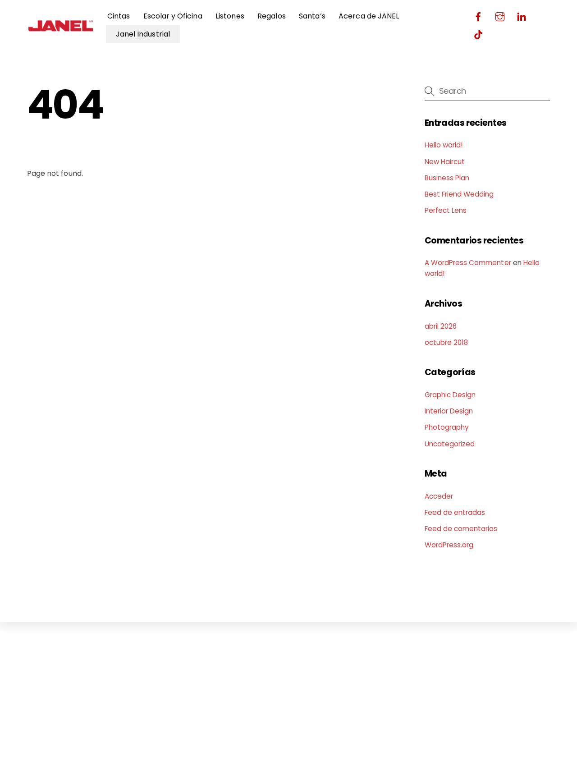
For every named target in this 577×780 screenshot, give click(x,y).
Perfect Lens (446, 210)
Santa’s (312, 16)
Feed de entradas (455, 512)
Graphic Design (450, 394)
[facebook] (478, 15)
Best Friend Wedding (459, 194)
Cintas (118, 16)
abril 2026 (441, 326)
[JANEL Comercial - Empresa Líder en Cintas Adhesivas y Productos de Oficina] (61, 33)
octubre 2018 (446, 342)
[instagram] (500, 15)
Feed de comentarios (461, 528)
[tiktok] (478, 33)
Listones (229, 16)
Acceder (439, 496)
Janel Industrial (143, 34)
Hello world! (444, 145)
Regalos (271, 16)
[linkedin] (522, 15)
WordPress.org (449, 545)
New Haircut (445, 161)
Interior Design (449, 411)
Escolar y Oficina (172, 16)
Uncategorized (450, 444)
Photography (447, 427)
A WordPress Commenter (468, 262)
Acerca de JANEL (369, 16)
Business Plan (447, 178)
